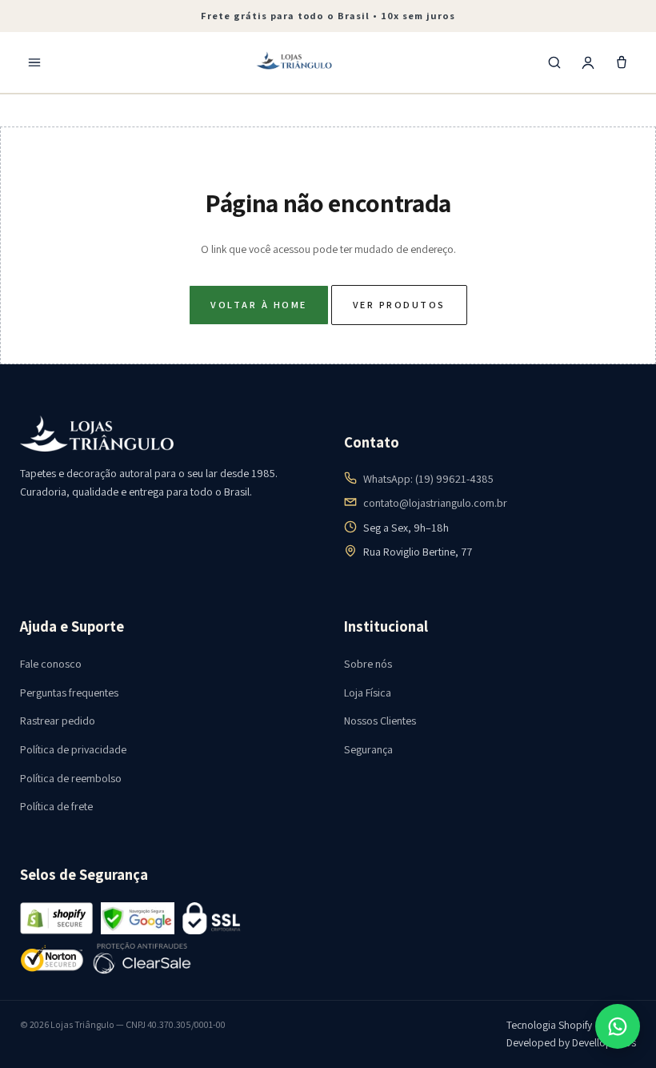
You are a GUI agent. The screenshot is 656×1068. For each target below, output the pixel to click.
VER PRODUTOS (399, 304)
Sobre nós (368, 663)
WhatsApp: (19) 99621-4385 (428, 479)
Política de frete (56, 806)
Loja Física (367, 692)
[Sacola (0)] (621, 62)
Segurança (368, 749)
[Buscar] (554, 62)
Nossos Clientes (380, 720)
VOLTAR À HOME (258, 304)
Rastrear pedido (57, 720)
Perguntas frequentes (69, 692)
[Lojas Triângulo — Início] (294, 62)
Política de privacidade (73, 749)
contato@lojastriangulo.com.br (435, 503)
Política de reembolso (71, 778)
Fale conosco (51, 663)
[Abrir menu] (34, 62)
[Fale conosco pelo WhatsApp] (617, 1026)
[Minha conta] (588, 62)
